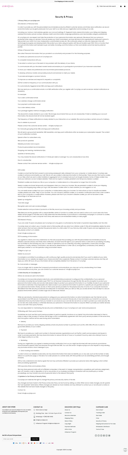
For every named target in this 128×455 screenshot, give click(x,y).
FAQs (97, 418)
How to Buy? (99, 410)
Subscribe (35, 439)
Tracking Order (100, 413)
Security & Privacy (101, 421)
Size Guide (99, 415)
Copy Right (68, 424)
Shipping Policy (69, 418)
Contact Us (68, 413)
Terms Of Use (100, 429)
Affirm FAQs (68, 429)
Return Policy (68, 421)
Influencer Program (70, 432)
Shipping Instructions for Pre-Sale (106, 424)
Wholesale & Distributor (103, 426)
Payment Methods (70, 426)
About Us (67, 410)
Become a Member (70, 415)
